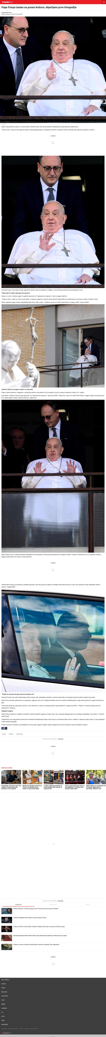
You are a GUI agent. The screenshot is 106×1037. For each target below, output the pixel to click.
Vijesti (3, 983)
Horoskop (4, 1024)
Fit (2, 1012)
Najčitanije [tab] (53, 904)
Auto (3, 1016)
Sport (3, 988)
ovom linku (60, 738)
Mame (3, 1004)
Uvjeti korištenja (34, 1028)
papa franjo (19, 734)
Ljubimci (4, 1008)
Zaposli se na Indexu (13, 1028)
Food (3, 1000)
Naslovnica (5, 979)
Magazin (4, 992)
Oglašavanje (4, 1028)
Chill (3, 1020)
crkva (4, 734)
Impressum (26, 1028)
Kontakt (21, 1028)
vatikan (11, 734)
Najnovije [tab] (18, 904)
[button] (104, 2)
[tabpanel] (53, 929)
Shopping (4, 996)
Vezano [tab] (87, 904)
